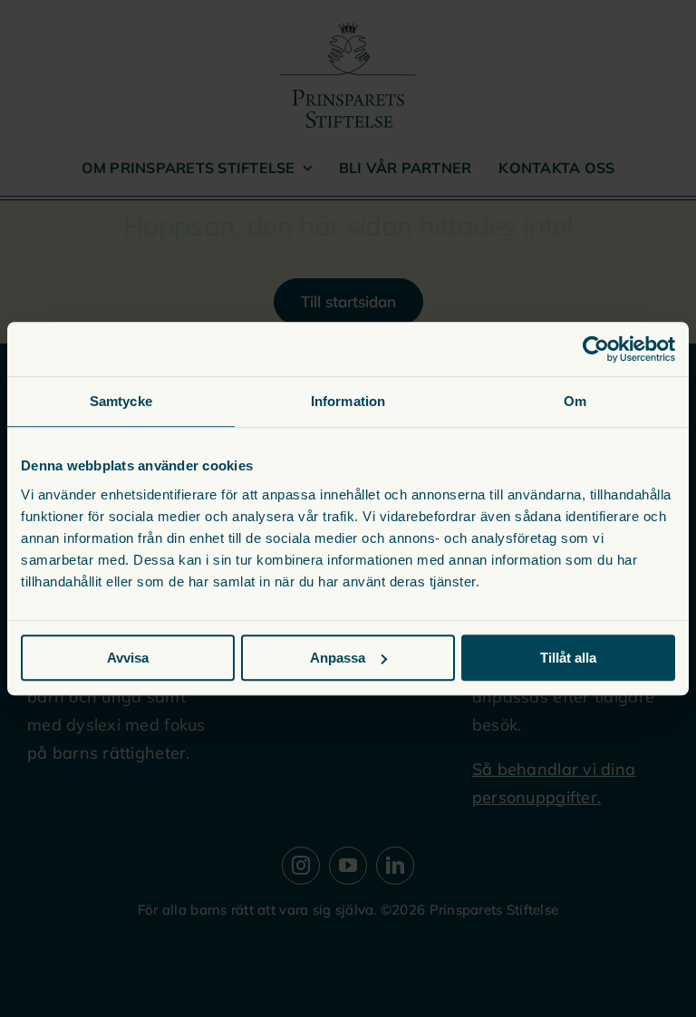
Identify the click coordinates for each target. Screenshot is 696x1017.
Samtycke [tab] (121, 401)
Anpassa (337, 657)
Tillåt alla (568, 657)
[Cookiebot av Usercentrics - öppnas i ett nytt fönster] (596, 349)
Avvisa (128, 657)
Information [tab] (348, 401)
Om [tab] (575, 401)
